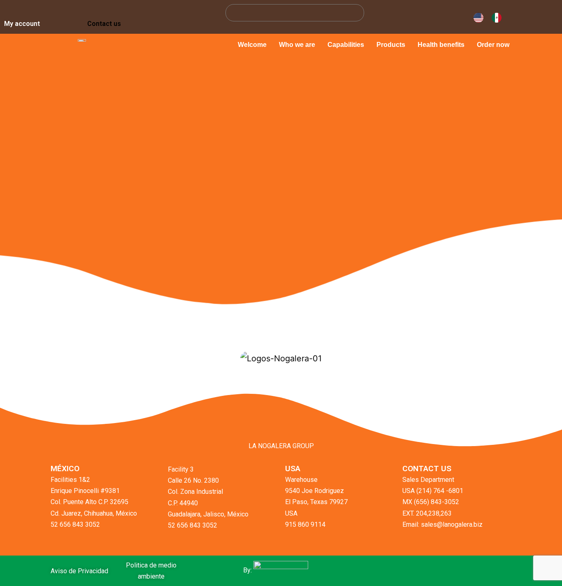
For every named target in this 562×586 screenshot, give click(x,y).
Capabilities (345, 44)
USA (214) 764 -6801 (432, 491)
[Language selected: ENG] (489, 16)
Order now (493, 44)
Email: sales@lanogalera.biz (442, 524)
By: (248, 570)
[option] (499, 18)
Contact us (104, 24)
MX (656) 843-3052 (430, 502)
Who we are (297, 44)
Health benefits (441, 44)
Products (390, 44)
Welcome (252, 44)
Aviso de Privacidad (79, 571)
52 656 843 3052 (75, 524)
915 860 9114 (305, 524)
